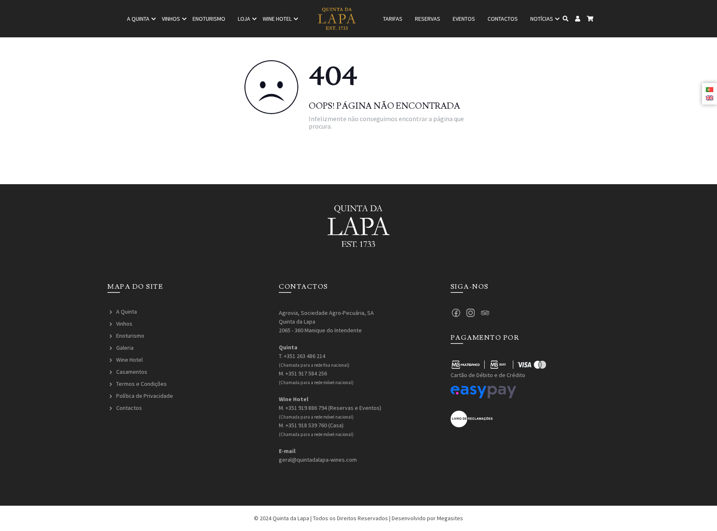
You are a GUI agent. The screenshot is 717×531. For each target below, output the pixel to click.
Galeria (125, 347)
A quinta (138, 18)
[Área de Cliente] (577, 18)
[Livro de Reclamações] (472, 418)
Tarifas (392, 18)
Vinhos (171, 18)
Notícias (541, 18)
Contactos (503, 18)
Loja (244, 18)
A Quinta (126, 311)
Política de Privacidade (144, 395)
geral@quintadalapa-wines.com (318, 459)
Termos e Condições (141, 383)
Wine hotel (277, 18)
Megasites (450, 518)
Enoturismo (209, 18)
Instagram (470, 313)
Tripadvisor (485, 313)
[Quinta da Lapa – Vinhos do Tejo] (337, 19)
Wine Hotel (129, 359)
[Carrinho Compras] (590, 18)
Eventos (464, 18)
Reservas (427, 18)
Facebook (456, 313)
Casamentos (131, 371)
